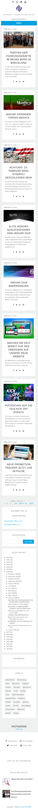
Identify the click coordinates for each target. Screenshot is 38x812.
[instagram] (17, 2)
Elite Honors (27, 687)
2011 (8, 646)
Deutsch (8, 687)
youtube (27, 745)
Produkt (8, 702)
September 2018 (13, 581)
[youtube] (25, 2)
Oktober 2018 (13, 579)
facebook (12, 741)
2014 (8, 639)
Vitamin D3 (20, 709)
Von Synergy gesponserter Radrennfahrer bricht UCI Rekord (21, 794)
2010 (8, 649)
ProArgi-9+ (21, 698)
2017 (8, 632)
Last (31, 503)
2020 (8, 567)
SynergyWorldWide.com (12, 524)
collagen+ (25, 683)
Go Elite (22, 691)
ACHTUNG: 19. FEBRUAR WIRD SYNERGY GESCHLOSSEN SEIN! (19, 607)
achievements (10, 680)
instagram (28, 741)
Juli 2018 (11, 586)
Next (21, 503)
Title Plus (16, 706)
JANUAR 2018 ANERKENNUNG (18, 615)
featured (8, 691)
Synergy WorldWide (25, 807)
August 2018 (12, 584)
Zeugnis (16, 713)
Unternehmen (10, 709)
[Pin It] (23, 81)
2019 (8, 569)
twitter (13, 745)
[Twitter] (16, 81)
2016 (8, 634)
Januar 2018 (12, 630)
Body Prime (16, 683)
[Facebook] (13, 81)
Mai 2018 (11, 591)
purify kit (25, 702)
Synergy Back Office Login (13, 521)
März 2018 (11, 595)
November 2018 (13, 576)
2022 (8, 562)
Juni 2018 (11, 588)
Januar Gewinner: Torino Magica (18, 604)
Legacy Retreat (10, 698)
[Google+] (20, 81)
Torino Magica (26, 706)
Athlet (7, 683)
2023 (8, 560)
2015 (8, 637)
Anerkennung (21, 680)
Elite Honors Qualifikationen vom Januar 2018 (19, 230)
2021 (8, 565)
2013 (8, 642)
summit (7, 706)
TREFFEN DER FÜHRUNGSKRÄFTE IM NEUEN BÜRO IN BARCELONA (20, 601)
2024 (8, 557)
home (7, 695)
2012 (8, 644)
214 (15, 503)
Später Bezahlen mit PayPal (22, 779)
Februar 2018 (12, 598)
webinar (8, 713)
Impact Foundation (18, 695)
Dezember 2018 (13, 574)
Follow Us (19, 729)
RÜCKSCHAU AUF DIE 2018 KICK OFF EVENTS (18, 409)
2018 (8, 572)
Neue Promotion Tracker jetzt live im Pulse (18, 467)
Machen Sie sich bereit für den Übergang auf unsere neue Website (18, 350)
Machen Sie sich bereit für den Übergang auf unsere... (18, 618)
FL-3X (16, 691)
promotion (16, 702)
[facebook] (13, 2)
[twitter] (21, 2)
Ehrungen (17, 687)
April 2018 (11, 593)
